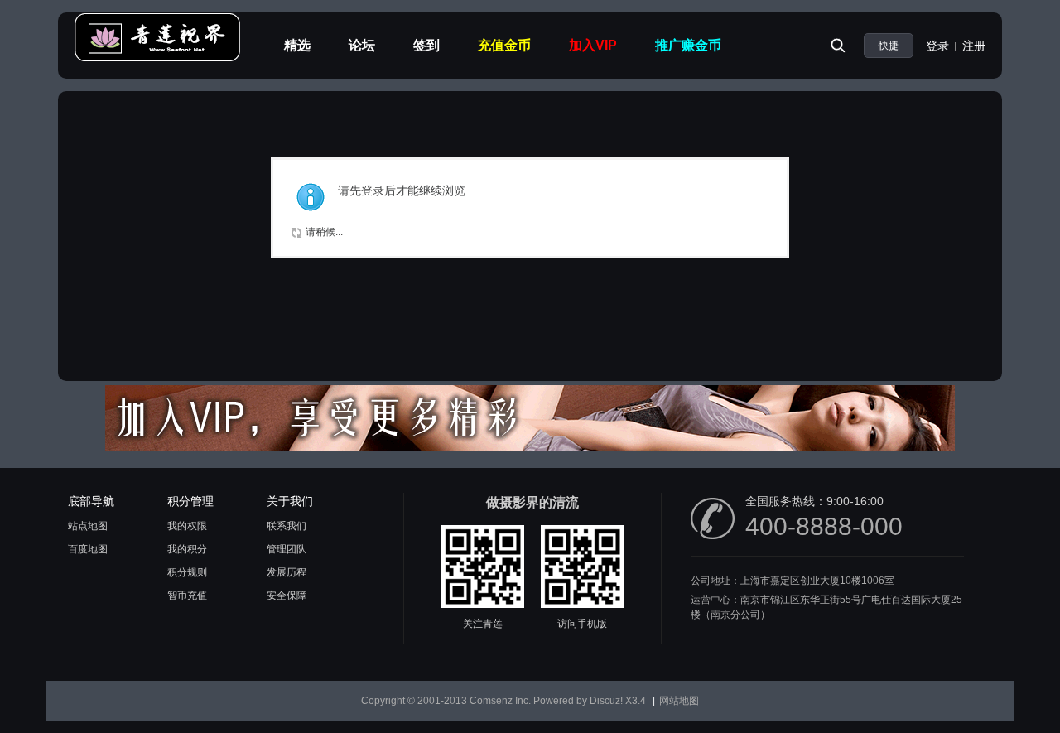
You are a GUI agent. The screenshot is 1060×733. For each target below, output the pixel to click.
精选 (297, 45)
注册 (973, 45)
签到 (426, 45)
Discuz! (606, 700)
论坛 (362, 45)
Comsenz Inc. (500, 700)
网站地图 (679, 700)
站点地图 (88, 526)
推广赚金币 (688, 45)
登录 (937, 45)
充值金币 (504, 45)
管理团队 (286, 549)
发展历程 (286, 572)
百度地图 (88, 549)
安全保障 (286, 595)
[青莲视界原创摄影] (157, 59)
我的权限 (187, 526)
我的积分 (187, 549)
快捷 (889, 45)
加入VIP (593, 45)
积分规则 (187, 572)
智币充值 (187, 595)
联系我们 (286, 526)
